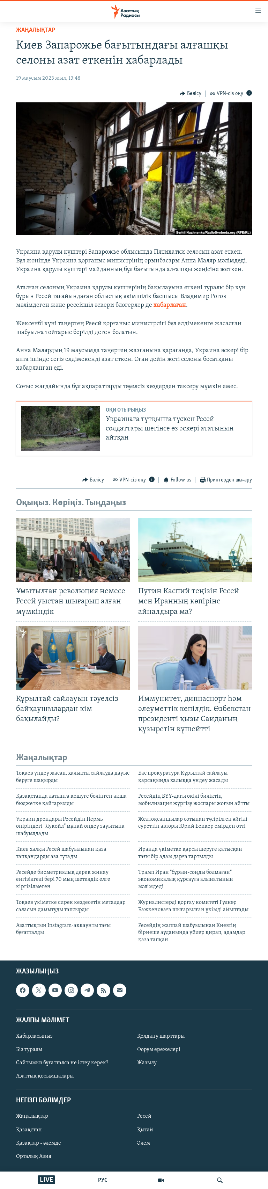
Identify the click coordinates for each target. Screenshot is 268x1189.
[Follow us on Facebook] (22, 990)
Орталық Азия (33, 1156)
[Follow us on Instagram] (71, 990)
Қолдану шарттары (161, 1036)
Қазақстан (29, 1130)
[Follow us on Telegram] (87, 990)
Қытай (145, 1130)
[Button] (190, 93)
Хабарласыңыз (34, 1036)
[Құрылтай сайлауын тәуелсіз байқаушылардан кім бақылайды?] (73, 658)
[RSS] (103, 990)
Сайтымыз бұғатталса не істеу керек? (62, 1063)
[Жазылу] (119, 990)
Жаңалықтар (32, 1116)
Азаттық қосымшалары (45, 1076)
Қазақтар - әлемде (38, 1143)
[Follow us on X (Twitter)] (38, 990)
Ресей (144, 1116)
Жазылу (147, 1063)
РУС (102, 1180)
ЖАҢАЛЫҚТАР (35, 30)
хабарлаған (170, 305)
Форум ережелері (158, 1049)
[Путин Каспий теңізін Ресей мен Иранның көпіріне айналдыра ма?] (195, 550)
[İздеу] (219, 1180)
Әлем (143, 1143)
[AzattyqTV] (160, 1180)
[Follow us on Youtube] (55, 990)
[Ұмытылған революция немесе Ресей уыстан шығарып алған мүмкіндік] (73, 550)
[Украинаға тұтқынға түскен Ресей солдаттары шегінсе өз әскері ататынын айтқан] (60, 428)
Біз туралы (29, 1049)
